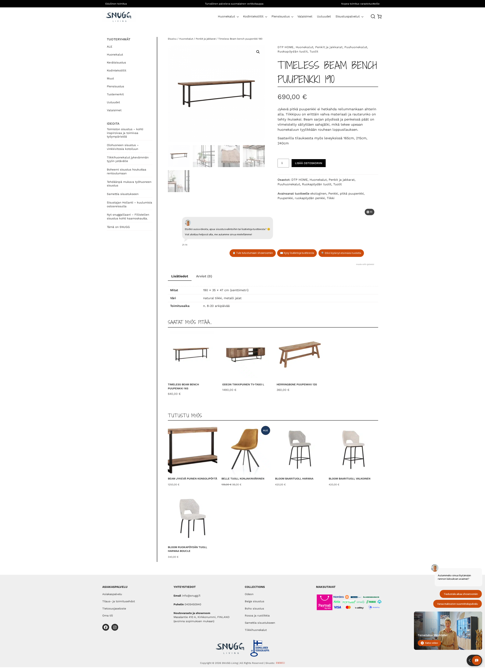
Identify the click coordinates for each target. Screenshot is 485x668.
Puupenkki (285, 198)
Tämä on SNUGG (118, 227)
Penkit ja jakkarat (206, 38)
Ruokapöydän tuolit (293, 51)
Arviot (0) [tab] (204, 276)
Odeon (249, 594)
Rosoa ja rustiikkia (257, 615)
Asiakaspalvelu (112, 594)
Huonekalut (226, 16)
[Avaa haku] (373, 16)
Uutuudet (113, 102)
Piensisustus (280, 16)
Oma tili (107, 615)
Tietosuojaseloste (114, 608)
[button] (258, 51)
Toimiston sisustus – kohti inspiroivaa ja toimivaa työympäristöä (125, 132)
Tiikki (330, 198)
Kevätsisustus (116, 62)
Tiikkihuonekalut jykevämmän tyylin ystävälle (128, 159)
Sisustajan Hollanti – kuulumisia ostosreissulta (129, 204)
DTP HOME (286, 47)
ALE (109, 46)
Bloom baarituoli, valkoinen (349, 478)
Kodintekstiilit (253, 16)
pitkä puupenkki (352, 193)
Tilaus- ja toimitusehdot (118, 601)
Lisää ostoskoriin (308, 163)
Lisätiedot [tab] (179, 276)
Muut (110, 78)
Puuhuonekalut (355, 47)
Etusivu (172, 38)
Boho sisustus (254, 608)
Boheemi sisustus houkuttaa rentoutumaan (126, 171)
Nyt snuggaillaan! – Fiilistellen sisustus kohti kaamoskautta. (128, 216)
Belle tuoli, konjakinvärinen (242, 478)
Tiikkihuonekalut (256, 630)
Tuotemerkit (115, 94)
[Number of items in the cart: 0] (379, 16)
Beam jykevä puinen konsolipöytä (192, 478)
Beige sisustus (254, 601)
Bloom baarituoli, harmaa (294, 478)
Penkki (333, 193)
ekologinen (318, 193)
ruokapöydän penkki (310, 198)
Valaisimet (114, 110)
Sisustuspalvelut (348, 16)
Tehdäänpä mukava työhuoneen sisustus (129, 183)
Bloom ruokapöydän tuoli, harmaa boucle (187, 549)
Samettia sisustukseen (122, 194)
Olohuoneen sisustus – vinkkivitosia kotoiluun (123, 147)
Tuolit (314, 51)
